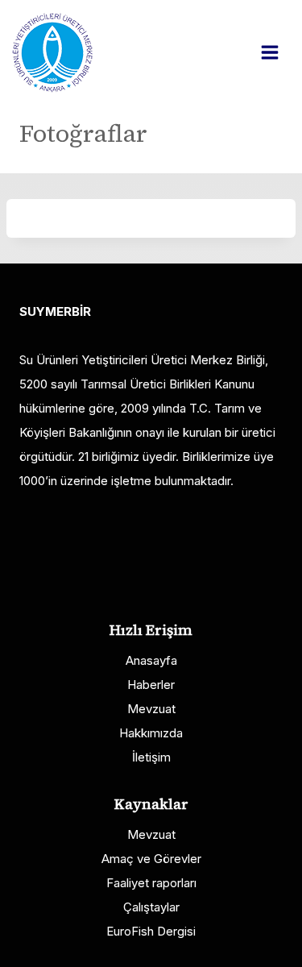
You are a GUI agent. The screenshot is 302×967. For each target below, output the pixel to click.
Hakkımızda (151, 733)
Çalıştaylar (151, 907)
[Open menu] (278, 52)
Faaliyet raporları (151, 882)
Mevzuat (151, 708)
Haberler (151, 684)
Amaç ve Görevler (151, 858)
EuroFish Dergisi (151, 931)
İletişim (151, 757)
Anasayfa (151, 660)
